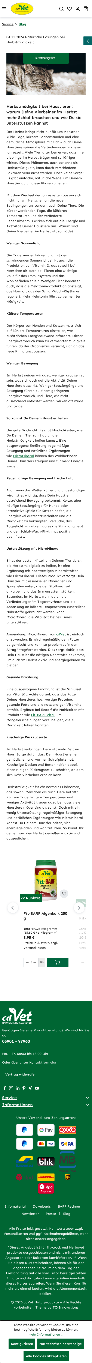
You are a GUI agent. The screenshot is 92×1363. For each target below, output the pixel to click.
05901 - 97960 (16, 1041)
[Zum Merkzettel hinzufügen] (64, 893)
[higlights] (87, 40)
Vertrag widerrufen (20, 1074)
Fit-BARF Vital (43, 715)
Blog (66, 1214)
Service (9, 1097)
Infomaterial (15, 1206)
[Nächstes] (79, 907)
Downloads (42, 1206)
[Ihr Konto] (78, 8)
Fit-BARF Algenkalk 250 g (45, 916)
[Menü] (4, 8)
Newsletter (30, 1214)
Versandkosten (16, 1234)
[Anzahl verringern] (27, 962)
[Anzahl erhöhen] (34, 962)
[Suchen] (61, 8)
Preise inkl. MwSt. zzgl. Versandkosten (41, 945)
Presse (51, 1214)
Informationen (17, 1104)
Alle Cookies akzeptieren (46, 1356)
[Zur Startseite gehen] (32, 8)
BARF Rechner (69, 1206)
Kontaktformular (42, 1062)
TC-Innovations (65, 1307)
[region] (46, 913)
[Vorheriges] (12, 907)
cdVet (61, 634)
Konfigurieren (22, 1344)
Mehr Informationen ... (46, 1334)
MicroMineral (23, 456)
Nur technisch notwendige (60, 1344)
